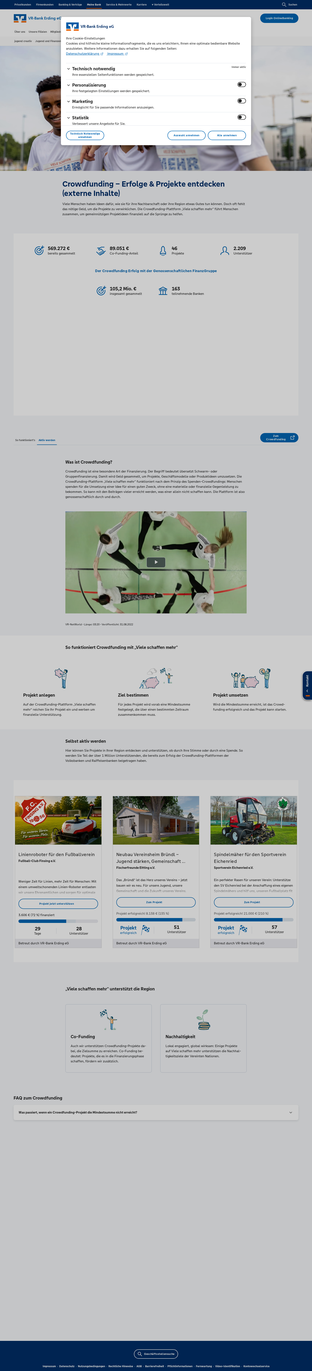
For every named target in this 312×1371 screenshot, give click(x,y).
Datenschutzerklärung (83, 54)
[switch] (242, 84)
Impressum (115, 54)
